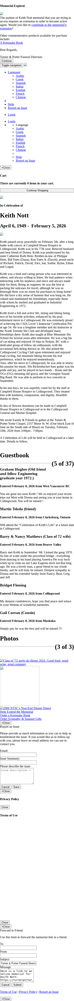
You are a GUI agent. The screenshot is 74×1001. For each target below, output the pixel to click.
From (3, 951)
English (20, 90)
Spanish (21, 83)
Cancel (5, 787)
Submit (17, 984)
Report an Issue (17, 108)
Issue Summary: (10, 758)
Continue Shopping (37, 190)
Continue (7, 60)
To (1, 944)
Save (16, 787)
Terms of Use (8, 991)
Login (11, 114)
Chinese (21, 97)
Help (11, 104)
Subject (4, 959)
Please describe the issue (15, 766)
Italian (19, 86)
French (20, 93)
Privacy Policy (28, 991)
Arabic (20, 75)
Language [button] (14, 72)
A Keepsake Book (11, 42)
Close (5, 807)
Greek (19, 79)
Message (5, 967)
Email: (4, 750)
